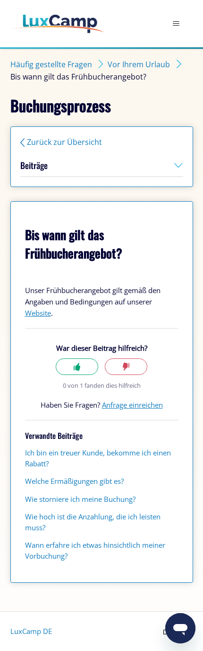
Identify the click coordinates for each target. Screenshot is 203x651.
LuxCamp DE (31, 631)
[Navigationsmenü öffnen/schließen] (176, 23)
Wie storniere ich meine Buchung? (80, 499)
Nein (126, 366)
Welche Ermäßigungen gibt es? (74, 481)
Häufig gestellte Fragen (51, 64)
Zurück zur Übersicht (64, 142)
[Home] (57, 24)
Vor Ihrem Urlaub (139, 64)
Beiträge (34, 165)
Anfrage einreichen (132, 405)
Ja (77, 366)
